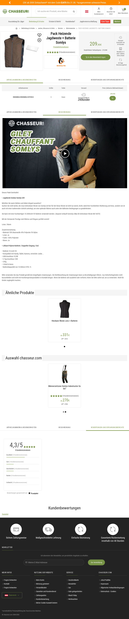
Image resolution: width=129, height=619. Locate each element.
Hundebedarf (70, 21)
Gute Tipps (105, 21)
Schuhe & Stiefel (55, 21)
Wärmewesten (70, 28)
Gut (15, 462)
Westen (60, 28)
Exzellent (16, 455)
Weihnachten (73, 599)
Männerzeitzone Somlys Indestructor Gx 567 (64, 387)
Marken (117, 21)
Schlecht (16, 482)
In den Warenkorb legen (96, 57)
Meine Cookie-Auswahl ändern (46, 603)
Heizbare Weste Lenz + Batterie (64, 321)
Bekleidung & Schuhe (36, 21)
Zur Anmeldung (96, 562)
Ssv (69, 588)
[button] (9, 2)
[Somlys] (61, 62)
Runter (16, 475)
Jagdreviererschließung (88, 21)
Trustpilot (5, 514)
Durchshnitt (17, 469)
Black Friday (72, 595)
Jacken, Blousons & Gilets (46, 28)
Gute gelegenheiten (75, 591)
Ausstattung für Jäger (16, 21)
